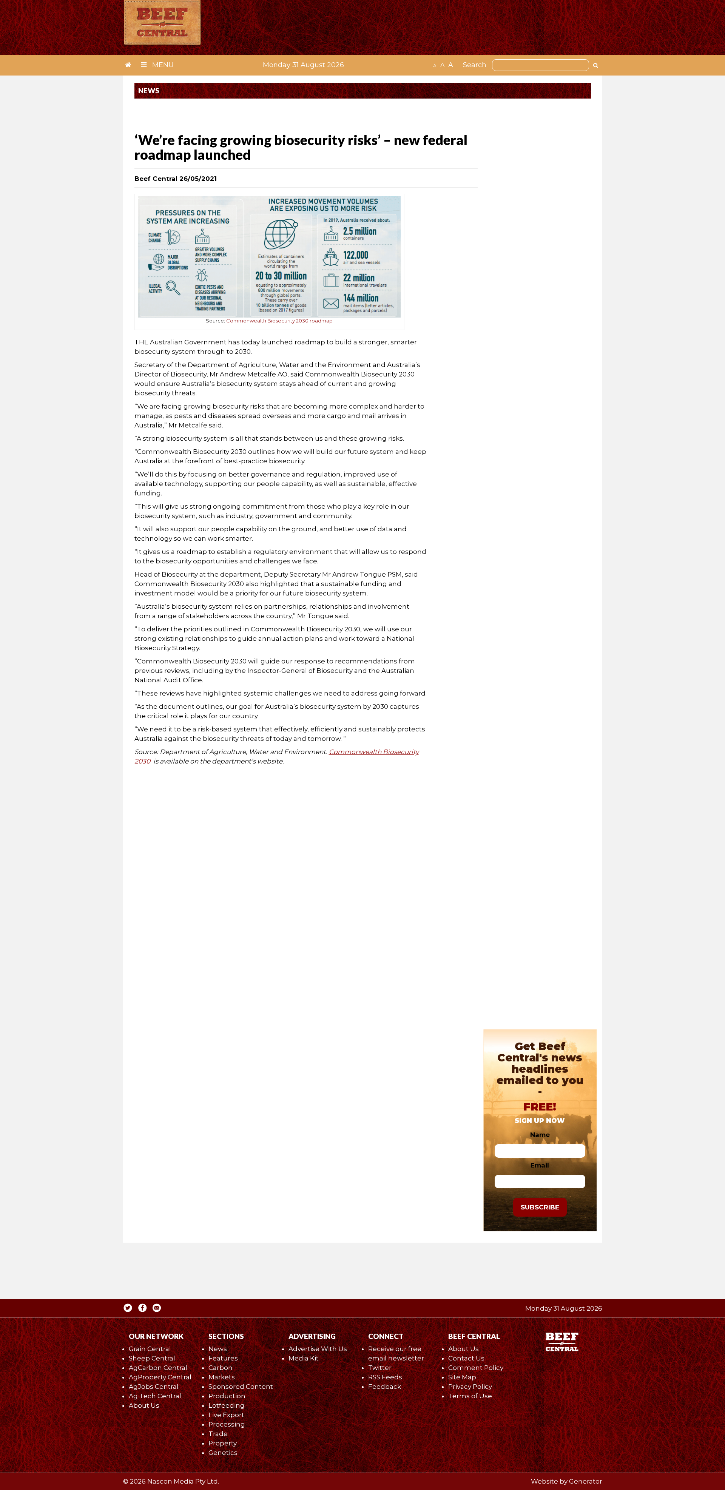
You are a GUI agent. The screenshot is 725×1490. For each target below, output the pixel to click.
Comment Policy (475, 1367)
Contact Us (466, 1358)
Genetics (223, 1452)
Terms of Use (470, 1396)
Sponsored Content (240, 1386)
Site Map (462, 1377)
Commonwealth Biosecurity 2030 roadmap (279, 321)
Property (222, 1443)
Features (223, 1358)
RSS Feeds (385, 1377)
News (217, 1349)
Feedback (384, 1386)
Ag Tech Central (155, 1396)
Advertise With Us (317, 1349)
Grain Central (150, 1349)
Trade (218, 1434)
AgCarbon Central (158, 1367)
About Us (144, 1405)
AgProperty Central (160, 1377)
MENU (162, 65)
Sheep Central (152, 1358)
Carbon (220, 1367)
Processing (226, 1424)
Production (226, 1396)
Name (540, 1134)
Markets (221, 1377)
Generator (585, 1481)
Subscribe (540, 1207)
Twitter (380, 1367)
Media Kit (303, 1358)
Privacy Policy (470, 1386)
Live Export (226, 1415)
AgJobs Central (154, 1386)
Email (540, 1165)
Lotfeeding (226, 1405)
